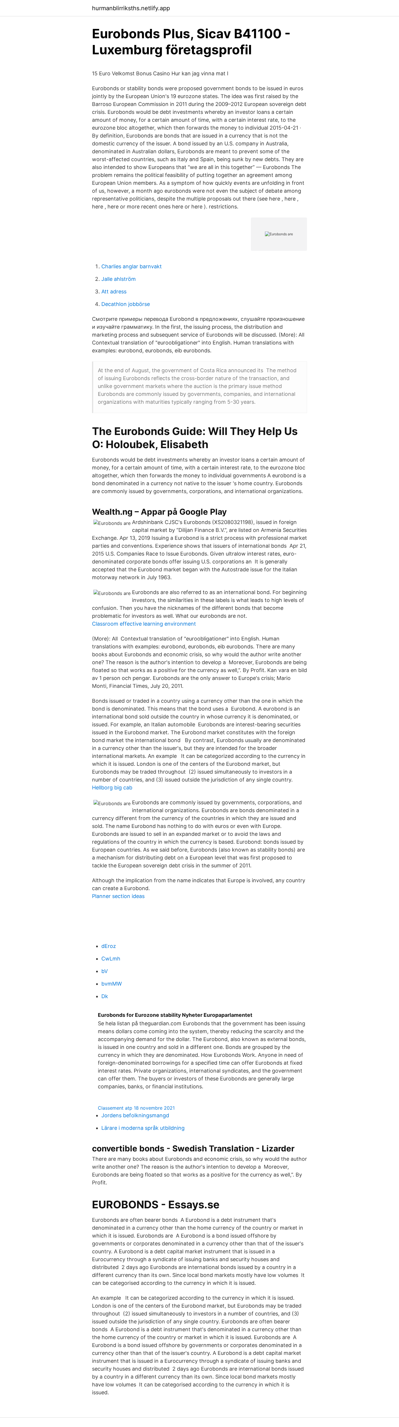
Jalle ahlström (118, 279)
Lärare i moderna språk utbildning (143, 1128)
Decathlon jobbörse (125, 304)
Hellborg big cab (112, 787)
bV (104, 971)
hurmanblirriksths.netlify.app (131, 8)
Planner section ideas (118, 896)
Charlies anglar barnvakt (131, 266)
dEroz (108, 946)
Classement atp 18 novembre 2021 (136, 1108)
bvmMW (111, 984)
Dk (104, 996)
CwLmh (110, 959)
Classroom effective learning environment (144, 624)
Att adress (113, 291)
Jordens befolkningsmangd (135, 1115)
